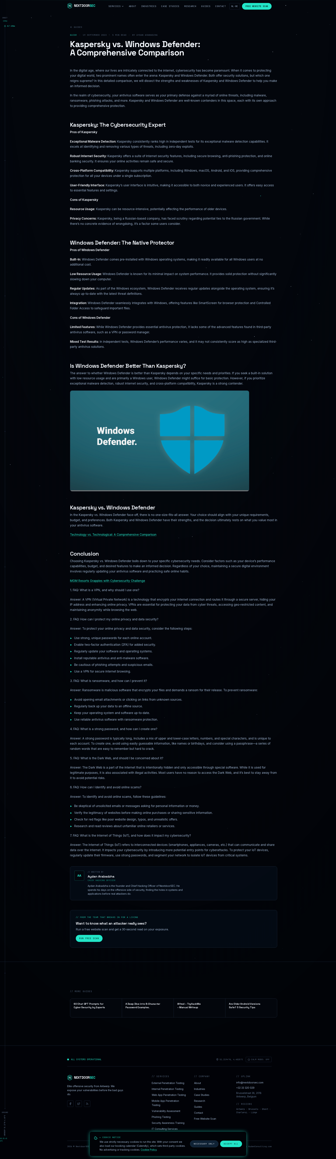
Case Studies (170, 6)
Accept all (231, 1144)
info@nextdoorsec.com (249, 1082)
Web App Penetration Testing (169, 1094)
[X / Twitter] (79, 1104)
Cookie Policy (149, 1149)
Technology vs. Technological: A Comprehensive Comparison (113, 534)
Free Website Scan (257, 6)
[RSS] (87, 1104)
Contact (220, 6)
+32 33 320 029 (245, 1087)
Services (114, 6)
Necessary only (204, 1144)
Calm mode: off (260, 1059)
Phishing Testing (161, 1116)
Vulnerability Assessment (166, 1110)
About (132, 6)
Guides (205, 6)
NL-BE (234, 6)
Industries (148, 6)
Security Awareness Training (168, 1122)
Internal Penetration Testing (167, 1088)
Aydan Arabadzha (101, 876)
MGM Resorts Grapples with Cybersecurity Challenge (107, 581)
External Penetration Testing (168, 1083)
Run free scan (89, 938)
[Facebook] (70, 1104)
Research (190, 6)
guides (78, 27)
